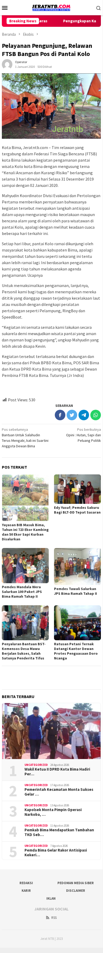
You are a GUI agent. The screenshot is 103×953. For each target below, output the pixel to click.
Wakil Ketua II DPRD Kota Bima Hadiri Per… (57, 771)
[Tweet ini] (72, 415)
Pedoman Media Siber (75, 883)
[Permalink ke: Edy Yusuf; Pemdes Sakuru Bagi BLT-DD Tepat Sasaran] (77, 489)
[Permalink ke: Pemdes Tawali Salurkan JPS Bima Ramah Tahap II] (77, 566)
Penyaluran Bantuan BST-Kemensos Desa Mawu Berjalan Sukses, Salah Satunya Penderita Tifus (24, 651)
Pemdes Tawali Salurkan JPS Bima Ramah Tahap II (75, 591)
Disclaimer (75, 890)
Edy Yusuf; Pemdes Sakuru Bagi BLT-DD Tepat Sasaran (77, 510)
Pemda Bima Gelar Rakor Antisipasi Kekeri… (55, 852)
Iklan (51, 898)
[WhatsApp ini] (95, 415)
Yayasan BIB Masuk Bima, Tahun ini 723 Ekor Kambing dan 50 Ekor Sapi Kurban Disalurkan (25, 531)
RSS (54, 917)
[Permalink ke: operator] (7, 64)
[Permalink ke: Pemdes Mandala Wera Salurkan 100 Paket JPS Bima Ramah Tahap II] (25, 565)
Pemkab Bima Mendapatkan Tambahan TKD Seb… (59, 832)
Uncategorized (36, 765)
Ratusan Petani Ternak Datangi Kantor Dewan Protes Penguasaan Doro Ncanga (76, 651)
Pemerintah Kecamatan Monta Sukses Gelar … (58, 792)
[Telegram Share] (84, 415)
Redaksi (26, 883)
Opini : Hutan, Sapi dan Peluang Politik (83, 435)
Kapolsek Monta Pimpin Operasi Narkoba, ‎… (53, 812)
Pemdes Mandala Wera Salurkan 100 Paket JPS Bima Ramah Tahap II (22, 592)
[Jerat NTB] (51, 7)
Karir (26, 890)
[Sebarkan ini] (60, 415)
